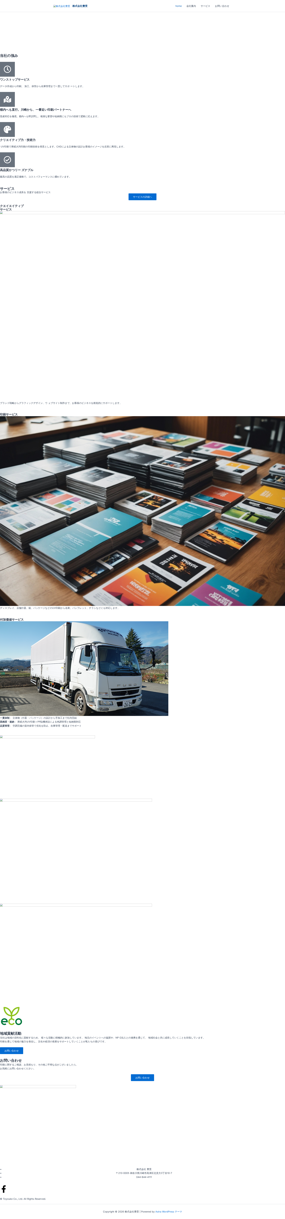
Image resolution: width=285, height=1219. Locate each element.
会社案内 (191, 5)
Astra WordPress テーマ (168, 1211)
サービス (205, 5)
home (178, 5)
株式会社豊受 (80, 5)
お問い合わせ (222, 5)
